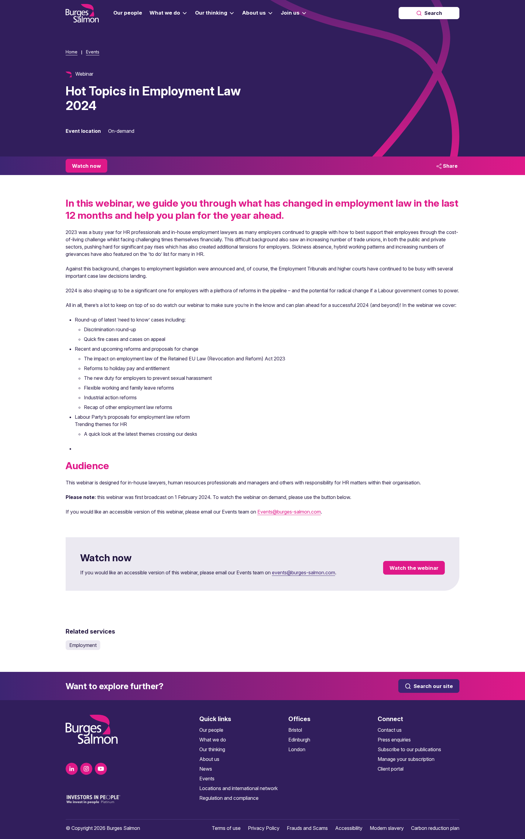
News (205, 769)
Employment (83, 645)
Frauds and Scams (307, 828)
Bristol (295, 730)
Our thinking (212, 749)
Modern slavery (387, 828)
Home (71, 51)
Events (92, 51)
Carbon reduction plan (435, 828)
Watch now (86, 166)
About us (209, 759)
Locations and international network (238, 788)
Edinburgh (299, 740)
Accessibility (348, 828)
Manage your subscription (406, 759)
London (296, 749)
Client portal (390, 769)
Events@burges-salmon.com (289, 512)
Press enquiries (394, 740)
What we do (212, 740)
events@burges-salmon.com (303, 572)
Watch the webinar (413, 568)
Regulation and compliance (229, 798)
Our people (211, 730)
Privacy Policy (264, 828)
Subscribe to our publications (409, 749)
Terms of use (226, 828)
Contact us (390, 730)
